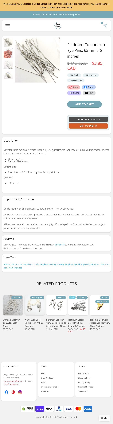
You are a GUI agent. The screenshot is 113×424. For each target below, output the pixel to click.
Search (44, 382)
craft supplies (41, 264)
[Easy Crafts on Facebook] (6, 392)
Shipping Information (50, 387)
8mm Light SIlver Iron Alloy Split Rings (11, 322)
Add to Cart (84, 104)
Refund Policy (84, 373)
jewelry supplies (91, 264)
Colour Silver (26, 264)
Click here (60, 244)
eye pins (78, 264)
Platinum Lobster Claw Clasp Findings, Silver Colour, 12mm (56, 322)
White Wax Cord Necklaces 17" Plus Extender (34, 322)
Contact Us (82, 391)
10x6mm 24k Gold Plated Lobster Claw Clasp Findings (100, 322)
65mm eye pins (11, 264)
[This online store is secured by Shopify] (28, 408)
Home (43, 373)
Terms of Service (85, 387)
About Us (45, 391)
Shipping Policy (85, 378)
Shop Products (47, 378)
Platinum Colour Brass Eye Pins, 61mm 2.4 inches (76, 322)
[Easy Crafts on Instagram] (20, 392)
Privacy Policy (84, 382)
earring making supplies (61, 264)
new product (15, 267)
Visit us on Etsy (88, 125)
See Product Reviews (88, 119)
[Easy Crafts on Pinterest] (13, 392)
